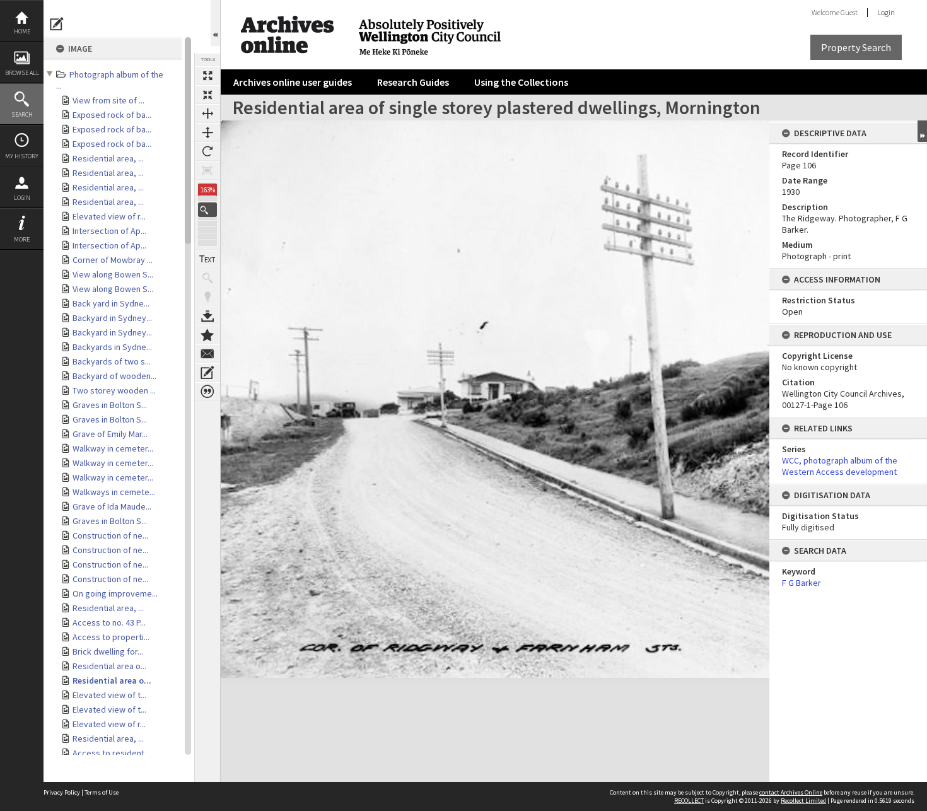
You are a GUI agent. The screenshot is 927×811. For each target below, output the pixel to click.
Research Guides (413, 82)
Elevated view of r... (109, 216)
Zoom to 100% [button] (207, 170)
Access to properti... (111, 637)
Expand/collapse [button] (922, 131)
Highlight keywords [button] (207, 297)
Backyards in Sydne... (112, 347)
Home (22, 31)
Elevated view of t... (109, 695)
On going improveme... (115, 593)
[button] (207, 209)
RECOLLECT (689, 800)
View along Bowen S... (113, 274)
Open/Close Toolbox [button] (215, 23)
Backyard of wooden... (114, 376)
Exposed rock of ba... (112, 114)
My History (21, 156)
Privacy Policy (62, 792)
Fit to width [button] (207, 113)
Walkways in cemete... (114, 492)
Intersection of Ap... (109, 230)
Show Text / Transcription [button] (207, 259)
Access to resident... (111, 753)
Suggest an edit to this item (57, 24)
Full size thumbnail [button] (207, 75)
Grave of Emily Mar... (110, 434)
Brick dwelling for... (108, 651)
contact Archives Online (790, 792)
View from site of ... (108, 100)
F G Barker (801, 582)
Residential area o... (109, 666)
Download (207, 315)
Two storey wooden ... (114, 390)
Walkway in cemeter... (113, 448)
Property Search (856, 47)
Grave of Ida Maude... (112, 506)
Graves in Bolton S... (110, 405)
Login (22, 198)
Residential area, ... (108, 158)
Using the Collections (521, 82)
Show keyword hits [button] (207, 278)
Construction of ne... (110, 535)
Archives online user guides (292, 82)
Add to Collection (207, 334)
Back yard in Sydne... (111, 303)
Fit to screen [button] (207, 94)
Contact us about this (207, 353)
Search (22, 114)
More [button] (22, 239)
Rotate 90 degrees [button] (207, 151)
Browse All (22, 73)
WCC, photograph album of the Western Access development (839, 466)
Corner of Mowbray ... (113, 259)
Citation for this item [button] (207, 391)
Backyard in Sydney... (112, 318)
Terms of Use (102, 792)
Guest (849, 12)
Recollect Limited (803, 800)
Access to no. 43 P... (109, 622)
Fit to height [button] (207, 132)
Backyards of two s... (112, 361)
